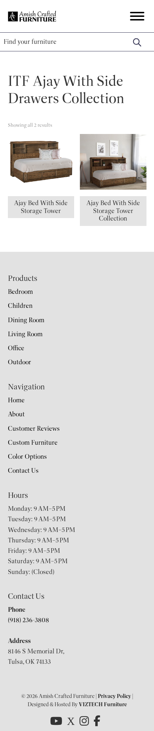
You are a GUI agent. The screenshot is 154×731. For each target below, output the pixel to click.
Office (16, 348)
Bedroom (20, 292)
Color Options (27, 457)
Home (16, 400)
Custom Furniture (33, 443)
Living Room (25, 334)
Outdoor (19, 362)
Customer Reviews (34, 428)
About (16, 414)
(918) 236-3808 (28, 620)
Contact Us (23, 471)
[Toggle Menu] (137, 16)
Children (20, 306)
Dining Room (26, 320)
